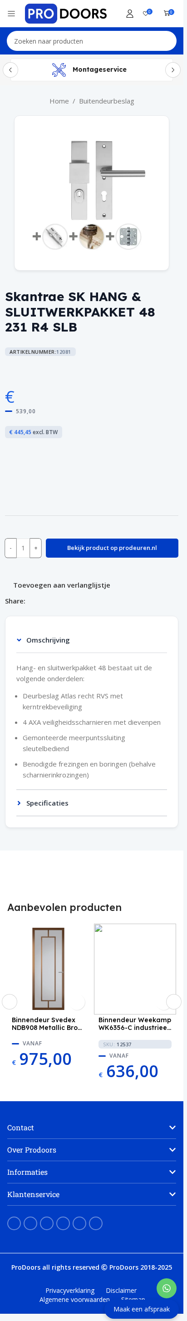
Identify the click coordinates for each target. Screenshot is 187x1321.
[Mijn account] (130, 14)
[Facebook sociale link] (30, 600)
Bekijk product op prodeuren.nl (112, 548)
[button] (9, 1001)
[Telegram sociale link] (74, 600)
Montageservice (100, 69)
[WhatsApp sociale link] (63, 600)
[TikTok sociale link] (96, 1223)
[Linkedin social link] (52, 600)
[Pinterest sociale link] (41, 600)
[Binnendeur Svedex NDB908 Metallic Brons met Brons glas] (48, 969)
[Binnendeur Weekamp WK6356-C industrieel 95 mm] (135, 969)
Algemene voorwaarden (74, 1299)
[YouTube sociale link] (47, 1223)
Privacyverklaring (69, 1290)
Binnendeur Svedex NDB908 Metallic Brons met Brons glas (48, 1024)
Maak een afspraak (141, 1309)
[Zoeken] (167, 41)
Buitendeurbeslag (106, 100)
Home (59, 100)
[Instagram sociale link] (30, 1223)
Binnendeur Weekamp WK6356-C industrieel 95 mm (134, 1024)
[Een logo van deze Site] (66, 12)
